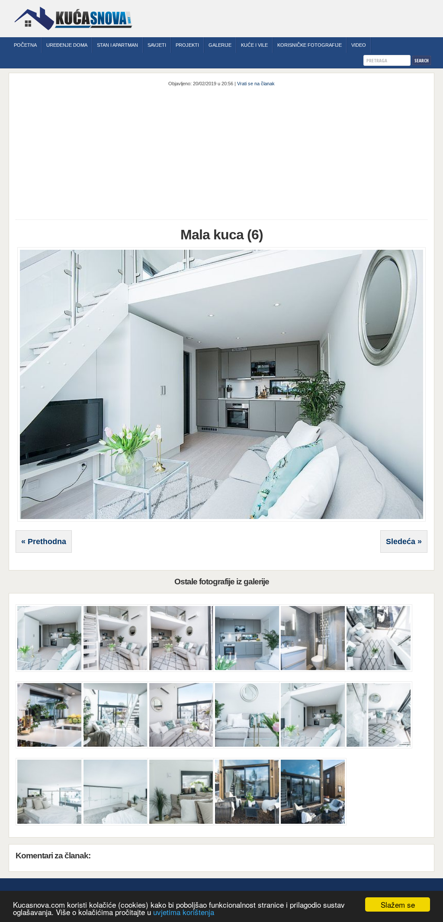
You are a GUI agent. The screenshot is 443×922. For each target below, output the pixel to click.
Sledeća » (404, 541)
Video (358, 45)
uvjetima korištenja (183, 911)
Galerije (220, 45)
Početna (25, 45)
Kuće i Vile (254, 45)
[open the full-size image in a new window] (221, 520)
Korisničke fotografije (309, 45)
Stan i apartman (117, 45)
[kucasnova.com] (73, 33)
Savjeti (157, 45)
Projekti (187, 45)
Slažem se (398, 904)
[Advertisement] (221, 152)
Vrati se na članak (256, 83)
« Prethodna (43, 541)
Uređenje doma (66, 45)
